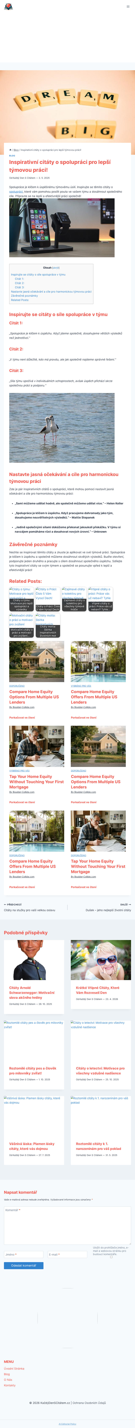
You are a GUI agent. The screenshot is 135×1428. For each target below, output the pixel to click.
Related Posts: (20, 300)
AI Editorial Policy (67, 1424)
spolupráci (16, 191)
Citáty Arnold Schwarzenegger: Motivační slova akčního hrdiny (31, 993)
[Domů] (10, 149)
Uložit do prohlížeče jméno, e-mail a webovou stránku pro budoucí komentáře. (111, 1251)
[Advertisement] (67, 38)
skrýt (56, 267)
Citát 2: (19, 283)
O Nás (8, 1379)
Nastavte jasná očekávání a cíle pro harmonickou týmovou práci (51, 291)
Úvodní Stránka (14, 1368)
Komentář (12, 1210)
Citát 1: (19, 278)
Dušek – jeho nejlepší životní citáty (108, 907)
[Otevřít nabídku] (128, 6)
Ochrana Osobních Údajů (89, 1403)
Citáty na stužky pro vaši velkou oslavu (29, 907)
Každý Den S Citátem (24, 178)
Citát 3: (19, 287)
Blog (12, 155)
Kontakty (9, 1385)
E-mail (54, 1254)
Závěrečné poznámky (24, 295)
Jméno (11, 1254)
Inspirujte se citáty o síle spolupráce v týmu (38, 274)
